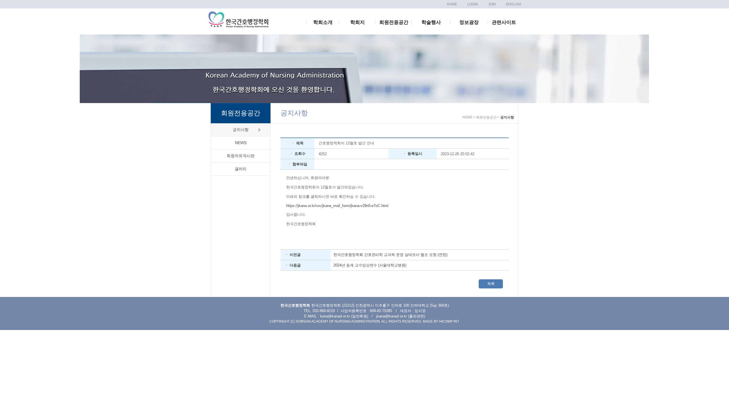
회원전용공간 (393, 22)
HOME (452, 4)
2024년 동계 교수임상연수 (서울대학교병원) (369, 265)
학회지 (357, 22)
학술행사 (431, 22)
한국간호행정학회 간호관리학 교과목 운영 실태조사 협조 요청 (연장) (390, 255)
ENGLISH (513, 4)
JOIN (492, 4)
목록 (491, 284)
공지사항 (241, 129)
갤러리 (241, 169)
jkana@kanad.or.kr (391, 316)
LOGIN (472, 4)
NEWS (241, 142)
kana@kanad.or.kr (335, 316)
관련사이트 (504, 22)
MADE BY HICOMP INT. (441, 321)
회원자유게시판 (241, 155)
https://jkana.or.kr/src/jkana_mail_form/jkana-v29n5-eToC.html (337, 206)
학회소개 (323, 22)
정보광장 (469, 22)
